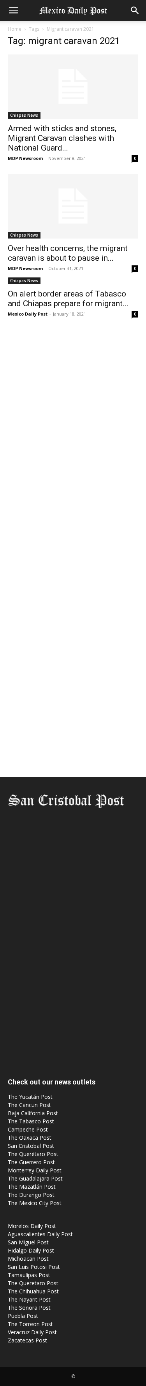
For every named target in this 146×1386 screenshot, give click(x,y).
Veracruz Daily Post (32, 1332)
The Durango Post (31, 1194)
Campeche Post (28, 1129)
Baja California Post (33, 1113)
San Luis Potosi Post (34, 1266)
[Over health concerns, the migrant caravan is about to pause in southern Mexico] (73, 206)
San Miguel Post (28, 1242)
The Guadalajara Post (35, 1178)
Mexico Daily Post (27, 314)
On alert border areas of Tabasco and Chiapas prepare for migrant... (68, 298)
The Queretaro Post (33, 1283)
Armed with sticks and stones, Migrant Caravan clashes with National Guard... (62, 138)
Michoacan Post (28, 1258)
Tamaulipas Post (29, 1275)
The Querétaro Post (33, 1154)
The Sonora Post (29, 1307)
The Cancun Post (29, 1105)
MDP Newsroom (25, 158)
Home (14, 29)
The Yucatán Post (30, 1096)
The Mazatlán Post (32, 1186)
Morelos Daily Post (32, 1226)
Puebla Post (23, 1315)
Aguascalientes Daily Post (40, 1234)
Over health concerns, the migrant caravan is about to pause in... (68, 253)
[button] (13, 10)
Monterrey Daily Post (35, 1170)
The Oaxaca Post (29, 1137)
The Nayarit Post (29, 1299)
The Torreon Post (30, 1324)
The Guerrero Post (31, 1162)
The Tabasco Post (31, 1121)
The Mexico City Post (35, 1203)
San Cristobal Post (31, 1145)
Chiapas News (24, 115)
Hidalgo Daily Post (31, 1250)
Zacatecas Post (27, 1340)
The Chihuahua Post (33, 1291)
